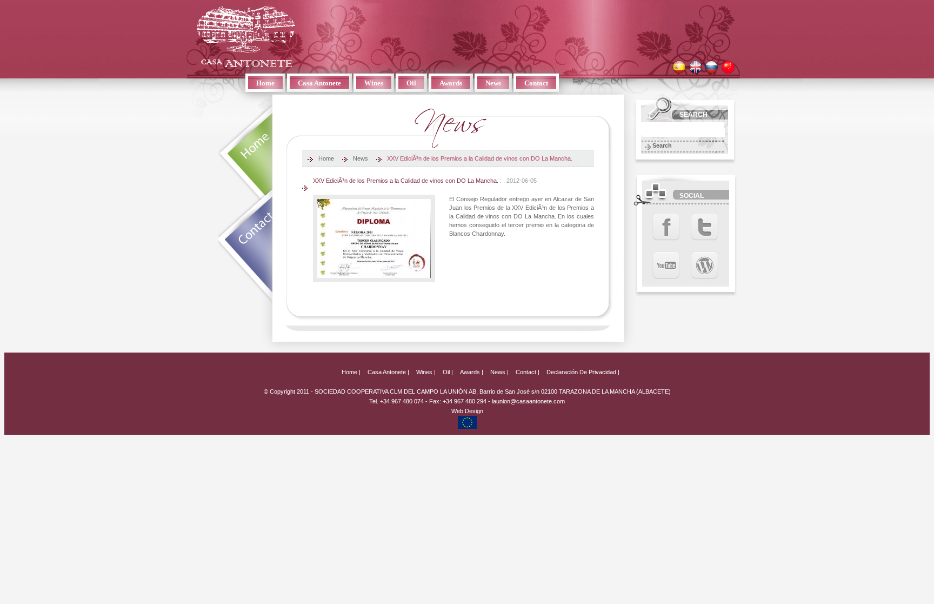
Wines (373, 83)
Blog (704, 265)
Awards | (471, 372)
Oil (411, 83)
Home (265, 83)
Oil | (448, 372)
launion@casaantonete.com (528, 401)
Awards (450, 83)
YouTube (666, 265)
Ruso (711, 67)
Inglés (695, 67)
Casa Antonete (246, 36)
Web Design (467, 411)
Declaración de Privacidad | (582, 372)
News (493, 83)
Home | (351, 372)
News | (499, 372)
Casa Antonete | (388, 372)
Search (662, 145)
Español (679, 67)
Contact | (527, 372)
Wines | (426, 372)
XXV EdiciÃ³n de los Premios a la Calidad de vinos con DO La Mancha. (479, 158)
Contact (536, 83)
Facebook (666, 227)
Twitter (704, 227)
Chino (728, 67)
